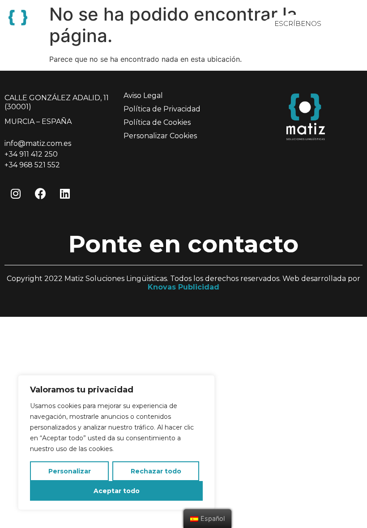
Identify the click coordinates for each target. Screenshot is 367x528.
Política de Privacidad (162, 109)
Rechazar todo (156, 471)
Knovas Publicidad (183, 287)
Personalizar (69, 471)
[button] (298, 23)
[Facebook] (40, 194)
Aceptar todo (117, 491)
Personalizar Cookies (160, 136)
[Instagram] (15, 194)
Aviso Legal (143, 95)
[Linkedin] (65, 194)
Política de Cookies (157, 122)
